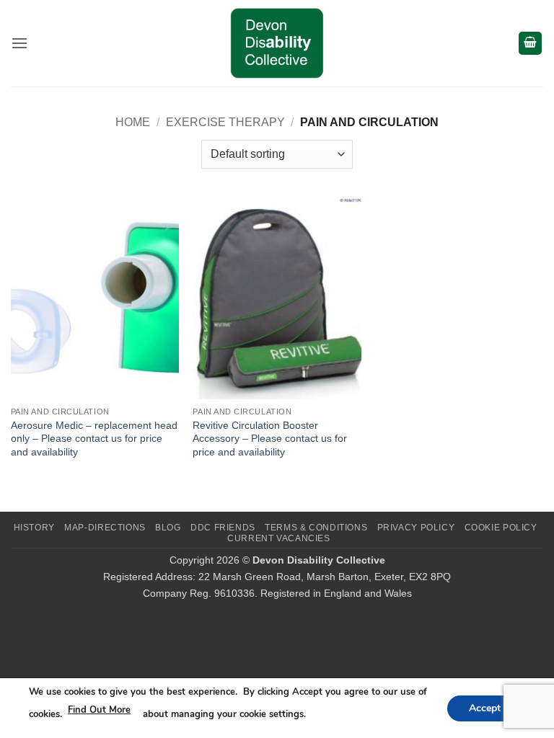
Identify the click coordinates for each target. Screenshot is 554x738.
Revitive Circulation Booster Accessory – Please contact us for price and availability (270, 438)
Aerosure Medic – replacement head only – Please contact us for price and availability (94, 438)
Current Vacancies (278, 538)
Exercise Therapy (225, 122)
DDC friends (222, 528)
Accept (485, 707)
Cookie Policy (501, 528)
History (34, 528)
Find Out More (99, 709)
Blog (167, 528)
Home (132, 122)
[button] (19, 43)
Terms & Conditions (316, 528)
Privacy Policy (416, 528)
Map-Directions (105, 528)
